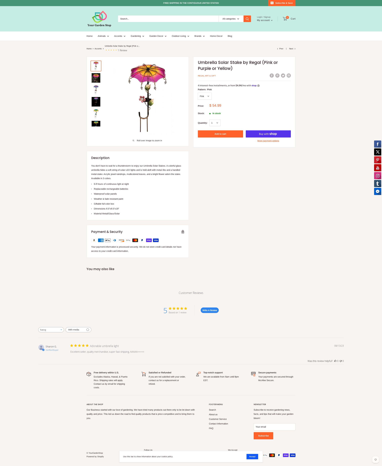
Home (90, 36)
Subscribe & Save (284, 3)
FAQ (211, 428)
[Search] (247, 18)
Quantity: (203, 123)
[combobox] (51, 329)
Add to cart (220, 134)
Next (291, 49)
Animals (102, 36)
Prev (281, 49)
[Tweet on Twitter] (283, 75)
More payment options (268, 140)
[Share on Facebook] (272, 75)
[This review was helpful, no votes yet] (335, 361)
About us (213, 414)
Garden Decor (156, 36)
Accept (252, 456)
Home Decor (216, 36)
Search (212, 409)
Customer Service (218, 419)
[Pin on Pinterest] (277, 75)
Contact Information (218, 423)
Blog (230, 36)
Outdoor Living (179, 36)
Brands (197, 36)
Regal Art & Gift (207, 76)
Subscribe (263, 435)
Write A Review (209, 310)
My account (263, 20)
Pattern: (205, 89)
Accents (118, 36)
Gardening (136, 36)
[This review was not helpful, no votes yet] (341, 361)
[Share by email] (289, 75)
